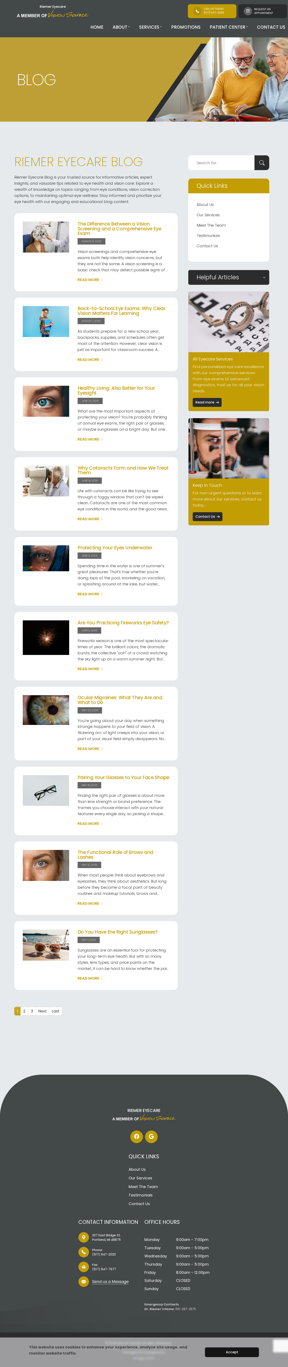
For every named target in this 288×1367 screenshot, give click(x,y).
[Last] (55, 1011)
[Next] (42, 1011)
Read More (88, 279)
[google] (151, 1136)
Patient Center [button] (227, 27)
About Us (205, 204)
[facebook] (136, 1136)
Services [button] (149, 27)
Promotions (186, 27)
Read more (204, 402)
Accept (232, 1352)
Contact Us (271, 27)
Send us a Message (110, 1282)
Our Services (208, 215)
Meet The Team (211, 225)
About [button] (120, 27)
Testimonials (208, 235)
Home (96, 27)
